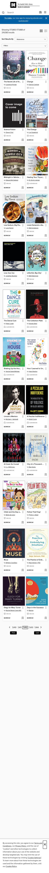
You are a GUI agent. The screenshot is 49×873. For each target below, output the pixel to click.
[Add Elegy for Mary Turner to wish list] (22, 618)
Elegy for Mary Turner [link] (12, 608)
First (13, 633)
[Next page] (41, 627)
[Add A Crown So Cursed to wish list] (22, 474)
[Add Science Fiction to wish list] (22, 140)
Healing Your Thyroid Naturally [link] (36, 177)
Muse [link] (6, 560)
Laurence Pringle (11, 85)
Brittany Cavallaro (11, 563)
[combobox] (19, 12)
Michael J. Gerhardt (12, 419)
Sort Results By (7, 39)
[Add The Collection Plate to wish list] (45, 331)
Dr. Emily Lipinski (34, 180)
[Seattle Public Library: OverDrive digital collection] (24, 5)
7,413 (31, 627)
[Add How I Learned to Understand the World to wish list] (45, 379)
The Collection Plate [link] (35, 321)
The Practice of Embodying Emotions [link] (36, 560)
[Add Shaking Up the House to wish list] (22, 379)
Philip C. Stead (33, 515)
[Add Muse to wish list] (22, 570)
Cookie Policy (11, 866)
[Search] (3, 12)
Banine (31, 610)
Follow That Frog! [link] (34, 512)
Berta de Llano (10, 515)
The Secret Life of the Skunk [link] (13, 82)
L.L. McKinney (10, 467)
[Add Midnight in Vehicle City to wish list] (22, 187)
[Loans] (40, 12)
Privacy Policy (20, 846)
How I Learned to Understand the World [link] (36, 369)
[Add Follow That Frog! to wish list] (45, 522)
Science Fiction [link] (9, 130)
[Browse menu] (45, 12)
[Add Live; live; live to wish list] (22, 283)
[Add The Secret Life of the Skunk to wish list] (22, 92)
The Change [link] (31, 130)
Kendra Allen (33, 324)
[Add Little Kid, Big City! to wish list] (45, 283)
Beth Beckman (33, 276)
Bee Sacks (32, 467)
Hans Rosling (33, 371)
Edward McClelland (12, 180)
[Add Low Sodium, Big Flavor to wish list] (22, 235)
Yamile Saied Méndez (12, 371)
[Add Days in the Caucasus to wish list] (45, 618)
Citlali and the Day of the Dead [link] (13, 512)
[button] (41, 31)
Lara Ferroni (9, 228)
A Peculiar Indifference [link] (35, 416)
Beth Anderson (33, 228)
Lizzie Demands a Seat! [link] (36, 225)
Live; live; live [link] (9, 273)
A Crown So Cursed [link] (11, 464)
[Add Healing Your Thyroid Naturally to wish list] (45, 187)
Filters (6, 46)
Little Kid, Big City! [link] (34, 273)
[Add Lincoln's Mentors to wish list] (22, 426)
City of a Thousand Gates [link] (36, 464)
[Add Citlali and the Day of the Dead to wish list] (22, 522)
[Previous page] (9, 627)
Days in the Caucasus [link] (35, 608)
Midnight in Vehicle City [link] (13, 177)
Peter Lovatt (10, 324)
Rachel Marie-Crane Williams (14, 610)
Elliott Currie (33, 419)
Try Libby (8, 18)
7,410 (14, 627)
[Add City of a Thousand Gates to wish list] (45, 474)
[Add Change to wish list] (45, 92)
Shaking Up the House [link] (12, 369)
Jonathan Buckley (11, 276)
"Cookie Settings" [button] (34, 858)
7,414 (36, 627)
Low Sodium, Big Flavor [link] (13, 225)
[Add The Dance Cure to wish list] (22, 331)
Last (37, 633)
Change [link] (30, 82)
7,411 (19, 627)
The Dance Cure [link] (10, 321)
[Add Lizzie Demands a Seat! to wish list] (45, 235)
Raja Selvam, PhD (34, 563)
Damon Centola (34, 85)
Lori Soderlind (33, 132)
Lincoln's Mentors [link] (11, 416)
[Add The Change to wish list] (45, 140)
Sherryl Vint (9, 132)
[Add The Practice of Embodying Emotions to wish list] (45, 570)
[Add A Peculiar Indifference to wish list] (45, 426)
